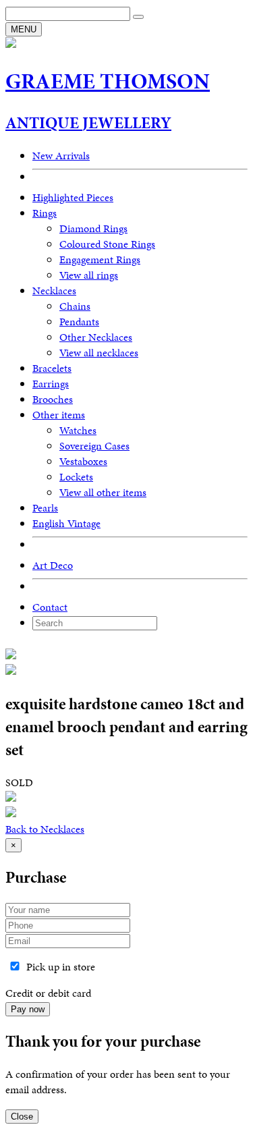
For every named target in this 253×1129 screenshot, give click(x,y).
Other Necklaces (95, 337)
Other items (58, 414)
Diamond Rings (93, 228)
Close (22, 1116)
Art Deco (52, 565)
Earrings (50, 383)
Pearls (45, 508)
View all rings (88, 275)
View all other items (102, 492)
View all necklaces (98, 352)
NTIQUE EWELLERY (88, 122)
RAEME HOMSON (107, 81)
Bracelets (52, 368)
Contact (49, 607)
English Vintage (66, 523)
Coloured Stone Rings (107, 244)
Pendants (79, 321)
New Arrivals (61, 155)
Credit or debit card (48, 993)
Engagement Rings (99, 259)
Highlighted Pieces (72, 197)
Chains (74, 306)
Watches (77, 430)
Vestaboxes (83, 461)
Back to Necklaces (44, 829)
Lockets (76, 477)
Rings (44, 213)
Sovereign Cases (94, 445)
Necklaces (54, 290)
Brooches (52, 399)
